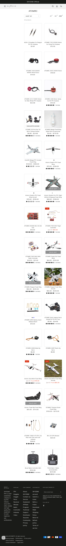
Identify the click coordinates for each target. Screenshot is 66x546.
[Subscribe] (61, 492)
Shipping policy (19, 540)
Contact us (26, 497)
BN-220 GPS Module (53, 435)
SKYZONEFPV (11, 536)
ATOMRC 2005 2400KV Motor (53, 70)
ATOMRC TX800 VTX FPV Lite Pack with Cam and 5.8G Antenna (33, 437)
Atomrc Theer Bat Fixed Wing (33, 407)
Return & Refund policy (35, 520)
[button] (53, 6)
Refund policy (19, 538)
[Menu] (5, 6)
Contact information (11, 542)
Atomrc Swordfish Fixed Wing (33, 378)
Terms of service (10, 540)
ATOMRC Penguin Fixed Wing (33, 287)
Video (15, 515)
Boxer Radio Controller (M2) (33, 468)
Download (36, 507)
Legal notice (20, 542)
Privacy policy (27, 538)
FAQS (34, 510)
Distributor (26, 515)
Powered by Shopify (9, 538)
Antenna (16, 512)
